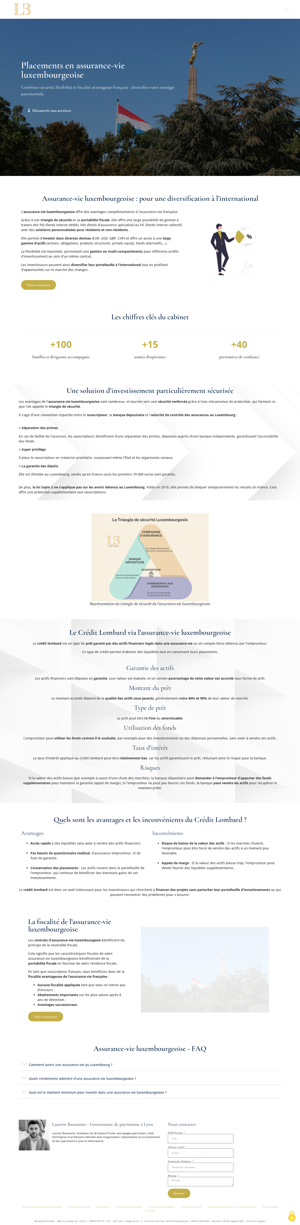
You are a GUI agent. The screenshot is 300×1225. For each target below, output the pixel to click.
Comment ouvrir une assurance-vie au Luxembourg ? (70, 1064)
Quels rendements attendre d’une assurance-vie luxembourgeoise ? (82, 1078)
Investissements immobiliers (161, 1206)
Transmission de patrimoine (129, 1206)
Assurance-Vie (102, 1206)
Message (172, 1175)
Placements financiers (191, 1206)
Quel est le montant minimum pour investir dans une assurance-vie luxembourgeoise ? (97, 1092)
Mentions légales (270, 1206)
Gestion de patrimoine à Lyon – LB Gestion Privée (232, 1206)
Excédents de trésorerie (79, 1206)
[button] (287, 9)
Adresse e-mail (176, 1147)
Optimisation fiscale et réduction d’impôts (42, 1206)
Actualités (150, 1210)
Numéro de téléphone (179, 1161)
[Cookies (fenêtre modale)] (292, 1217)
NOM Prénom (175, 1132)
